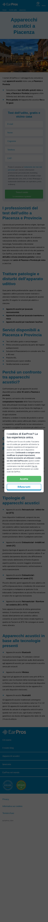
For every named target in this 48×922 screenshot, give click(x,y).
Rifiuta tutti (24, 486)
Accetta (24, 478)
